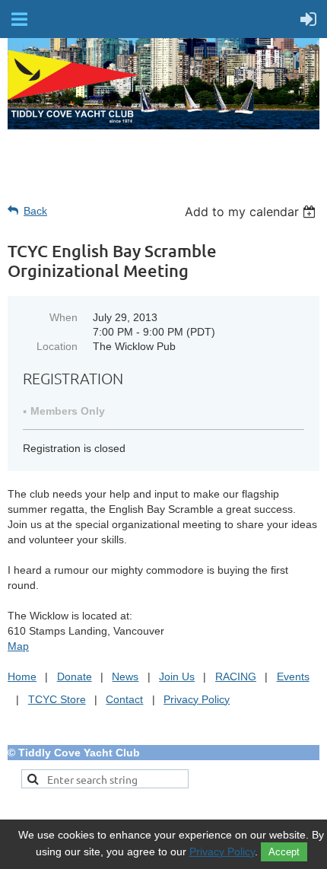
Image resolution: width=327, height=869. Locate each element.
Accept (284, 852)
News (125, 676)
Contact (124, 699)
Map (18, 646)
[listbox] (252, 211)
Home (22, 676)
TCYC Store (57, 699)
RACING (235, 676)
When (63, 317)
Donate (74, 676)
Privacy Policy (197, 699)
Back (35, 211)
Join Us (177, 676)
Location (57, 346)
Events (293, 676)
